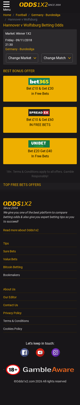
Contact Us (10, 305)
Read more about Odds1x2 (21, 230)
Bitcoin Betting (13, 267)
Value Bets (10, 259)
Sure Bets (9, 251)
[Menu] (6, 4)
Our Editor (10, 297)
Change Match (55, 58)
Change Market (20, 58)
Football (21, 15)
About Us (9, 289)
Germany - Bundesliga (45, 15)
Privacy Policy (12, 313)
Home (7, 15)
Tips (6, 243)
